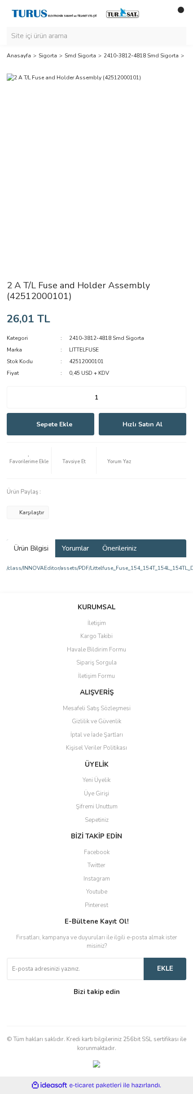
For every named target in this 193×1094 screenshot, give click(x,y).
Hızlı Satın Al (142, 424)
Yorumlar (75, 548)
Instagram (96, 879)
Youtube (96, 892)
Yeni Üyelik (96, 780)
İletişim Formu (96, 676)
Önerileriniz (119, 548)
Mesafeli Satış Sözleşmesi (97, 708)
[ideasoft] (49, 1085)
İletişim (97, 623)
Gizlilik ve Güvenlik (96, 721)
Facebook (97, 852)
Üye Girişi (96, 794)
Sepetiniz (97, 820)
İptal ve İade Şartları (96, 735)
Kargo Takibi (96, 636)
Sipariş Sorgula (96, 663)
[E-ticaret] (95, 1085)
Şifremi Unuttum (97, 807)
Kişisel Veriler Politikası (96, 748)
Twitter (96, 865)
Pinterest (96, 905)
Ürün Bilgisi (30, 548)
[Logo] (76, 13)
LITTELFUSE (84, 349)
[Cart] (177, 13)
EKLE (165, 968)
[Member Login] (159, 13)
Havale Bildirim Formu (96, 650)
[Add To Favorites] (29, 460)
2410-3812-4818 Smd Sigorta (106, 338)
